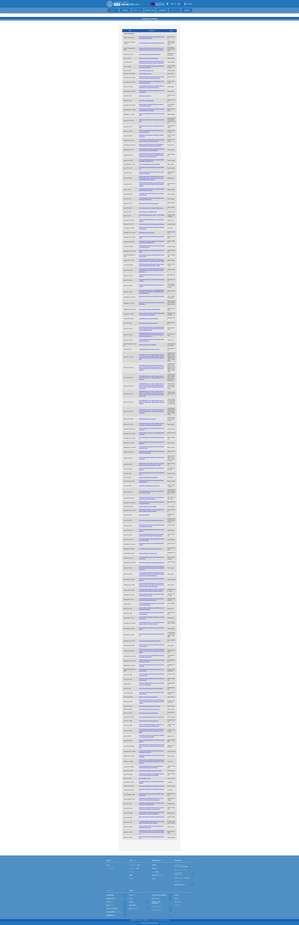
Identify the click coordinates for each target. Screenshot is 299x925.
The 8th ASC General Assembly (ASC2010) (149, 640)
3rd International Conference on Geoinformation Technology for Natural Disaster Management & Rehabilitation (151, 651)
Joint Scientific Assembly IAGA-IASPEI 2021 (150, 54)
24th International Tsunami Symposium (148, 720)
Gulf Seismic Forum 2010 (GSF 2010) (148, 713)
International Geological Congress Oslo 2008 (150, 770)
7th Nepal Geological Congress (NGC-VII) (149, 349)
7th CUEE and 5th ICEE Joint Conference (149, 709)
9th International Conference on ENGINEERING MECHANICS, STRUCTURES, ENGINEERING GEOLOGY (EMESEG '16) (151, 292)
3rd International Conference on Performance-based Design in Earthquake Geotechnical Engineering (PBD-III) (151, 184)
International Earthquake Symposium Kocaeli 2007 (151, 786)
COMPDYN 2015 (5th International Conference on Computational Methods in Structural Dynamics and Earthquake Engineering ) (151, 335)
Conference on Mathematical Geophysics (149, 485)
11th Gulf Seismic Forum (145, 73)
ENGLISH (189, 4)
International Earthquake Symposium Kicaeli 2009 (151, 717)
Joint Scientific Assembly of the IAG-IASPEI (149, 164)
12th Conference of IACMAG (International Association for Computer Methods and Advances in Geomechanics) (151, 761)
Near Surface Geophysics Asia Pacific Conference (151, 520)
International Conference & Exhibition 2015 (149, 309)
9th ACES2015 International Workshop (148, 318)
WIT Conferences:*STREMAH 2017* (148, 211)
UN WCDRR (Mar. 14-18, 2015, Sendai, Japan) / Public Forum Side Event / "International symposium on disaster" (151, 411)
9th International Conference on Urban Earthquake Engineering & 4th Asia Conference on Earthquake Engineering (151, 568)
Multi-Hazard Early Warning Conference (149, 203)
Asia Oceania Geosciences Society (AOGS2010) (151, 688)
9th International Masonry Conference (148, 477)
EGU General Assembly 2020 (146, 70)
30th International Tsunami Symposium (148, 58)
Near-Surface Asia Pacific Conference (148, 323)
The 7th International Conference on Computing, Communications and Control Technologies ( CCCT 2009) (151, 731)
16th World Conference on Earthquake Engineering (151, 224)
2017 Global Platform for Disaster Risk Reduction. (151, 208)
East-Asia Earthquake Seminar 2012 (148, 553)
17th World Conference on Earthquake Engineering (151, 43)
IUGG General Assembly (145, 95)
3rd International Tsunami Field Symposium (149, 706)
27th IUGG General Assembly (146, 100)
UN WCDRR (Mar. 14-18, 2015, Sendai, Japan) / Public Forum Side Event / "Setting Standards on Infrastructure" (151, 377)
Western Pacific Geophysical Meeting (148, 697)
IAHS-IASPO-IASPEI (144, 515)
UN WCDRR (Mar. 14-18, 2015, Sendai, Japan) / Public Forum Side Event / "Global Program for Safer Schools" (151, 402)
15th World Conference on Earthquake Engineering (151, 562)
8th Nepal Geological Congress (146, 232)
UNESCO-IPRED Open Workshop (147, 419)
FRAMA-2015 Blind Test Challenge (147, 344)
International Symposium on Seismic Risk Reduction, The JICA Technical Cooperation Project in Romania (151, 832)
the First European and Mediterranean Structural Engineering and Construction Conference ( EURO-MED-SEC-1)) (151, 270)
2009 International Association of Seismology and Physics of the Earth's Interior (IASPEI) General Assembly (151, 746)
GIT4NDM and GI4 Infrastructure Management (150, 548)
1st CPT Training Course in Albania (147, 506)
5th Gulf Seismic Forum (145, 778)
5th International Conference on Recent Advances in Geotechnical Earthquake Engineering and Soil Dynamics (151, 701)
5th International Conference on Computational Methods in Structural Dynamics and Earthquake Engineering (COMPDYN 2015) (151, 328)
